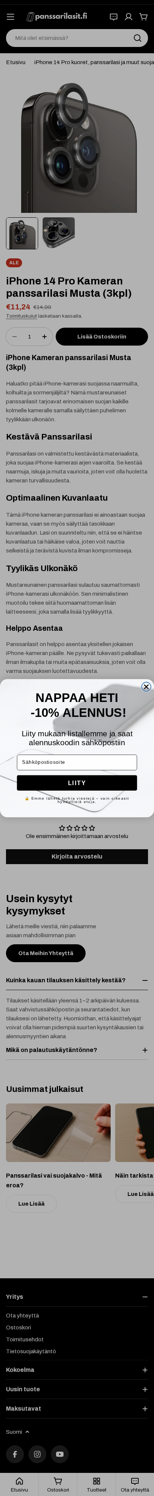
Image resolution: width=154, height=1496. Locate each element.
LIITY (77, 782)
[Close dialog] (146, 686)
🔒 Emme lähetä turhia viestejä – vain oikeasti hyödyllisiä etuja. (77, 800)
